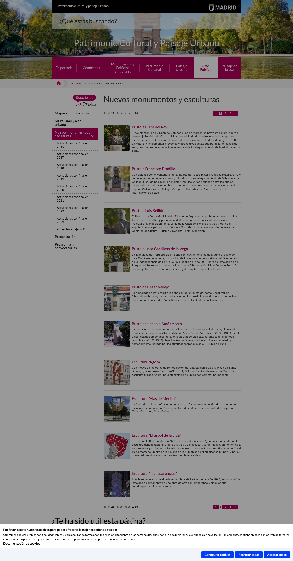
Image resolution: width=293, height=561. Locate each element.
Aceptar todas (277, 554)
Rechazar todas (248, 554)
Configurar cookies (217, 554)
